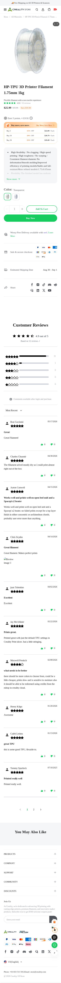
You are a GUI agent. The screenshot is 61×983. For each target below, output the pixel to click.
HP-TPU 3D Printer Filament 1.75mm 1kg (41, 17)
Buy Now (30, 218)
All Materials (17, 17)
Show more (12, 179)
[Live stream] (55, 9)
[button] (13, 961)
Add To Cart (42, 209)
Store (7, 17)
